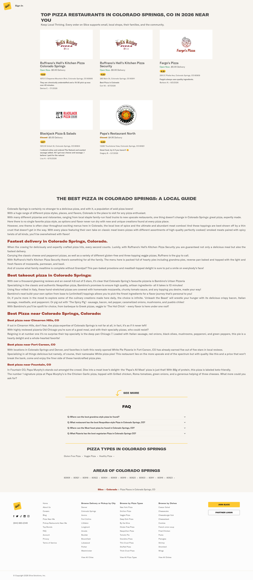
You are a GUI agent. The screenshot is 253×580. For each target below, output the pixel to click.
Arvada (84, 531)
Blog (45, 515)
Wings (161, 551)
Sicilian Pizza (125, 511)
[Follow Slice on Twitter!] (17, 516)
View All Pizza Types (128, 557)
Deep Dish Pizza (126, 519)
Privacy (46, 539)
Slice (101, 489)
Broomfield (86, 539)
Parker (84, 547)
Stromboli (163, 547)
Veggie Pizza (125, 515)
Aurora (84, 515)
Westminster (86, 551)
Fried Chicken (164, 531)
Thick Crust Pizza (127, 551)
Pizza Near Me (49, 519)
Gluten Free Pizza (127, 527)
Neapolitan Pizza (127, 531)
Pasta (161, 535)
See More (131, 393)
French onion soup (166, 527)
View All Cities (87, 557)
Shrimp (162, 543)
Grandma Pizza (126, 539)
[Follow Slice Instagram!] (28, 516)
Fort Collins (86, 519)
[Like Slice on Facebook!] (13, 516)
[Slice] (7, 6)
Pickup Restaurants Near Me (55, 523)
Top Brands (47, 527)
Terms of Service (50, 543)
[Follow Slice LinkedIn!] (24, 516)
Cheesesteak (164, 519)
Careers (46, 511)
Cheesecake (164, 511)
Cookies (162, 523)
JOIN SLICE (224, 504)
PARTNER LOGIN (224, 512)
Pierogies (162, 539)
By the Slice (125, 523)
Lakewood (85, 543)
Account (46, 535)
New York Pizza (126, 507)
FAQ (44, 531)
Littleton (84, 523)
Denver (84, 507)
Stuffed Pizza (125, 547)
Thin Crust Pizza (127, 543)
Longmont (85, 527)
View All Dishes (165, 557)
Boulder (84, 535)
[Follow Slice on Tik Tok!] (21, 516)
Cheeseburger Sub (166, 515)
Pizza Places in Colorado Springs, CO (137, 489)
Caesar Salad (164, 507)
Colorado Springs (88, 511)
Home (45, 503)
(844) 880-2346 (20, 523)
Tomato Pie (124, 535)
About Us (47, 507)
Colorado (111, 489)
